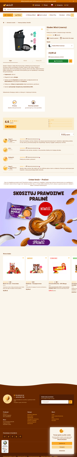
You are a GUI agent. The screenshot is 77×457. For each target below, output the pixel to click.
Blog (53, 417)
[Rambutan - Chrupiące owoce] (37, 273)
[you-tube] (16, 436)
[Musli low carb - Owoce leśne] (14, 274)
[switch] (5, 451)
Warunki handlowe (22, 456)
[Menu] (7, 441)
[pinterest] (20, 436)
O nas (53, 414)
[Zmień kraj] (52, 5)
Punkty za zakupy (31, 420)
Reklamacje (30, 417)
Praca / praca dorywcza (57, 416)
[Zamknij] (73, 1)
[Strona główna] (8, 5)
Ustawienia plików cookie (9, 456)
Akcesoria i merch (11, 22)
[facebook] (12, 436)
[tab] (10, 61)
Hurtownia (30, 423)
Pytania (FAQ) (55, 419)
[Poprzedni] (7, 1)
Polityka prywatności (33, 456)
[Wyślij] (70, 402)
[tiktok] (8, 436)
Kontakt (54, 420)
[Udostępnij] (70, 61)
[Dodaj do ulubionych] (42, 29)
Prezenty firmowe (31, 422)
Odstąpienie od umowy (33, 419)
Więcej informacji (62, 439)
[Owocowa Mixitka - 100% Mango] (59, 274)
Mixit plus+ (30, 416)
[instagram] (4, 436)
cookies (55, 456)
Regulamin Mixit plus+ (46, 456)
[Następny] (70, 1)
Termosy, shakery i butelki (24, 22)
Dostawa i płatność (32, 414)
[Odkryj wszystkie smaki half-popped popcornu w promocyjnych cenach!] (38, 1)
